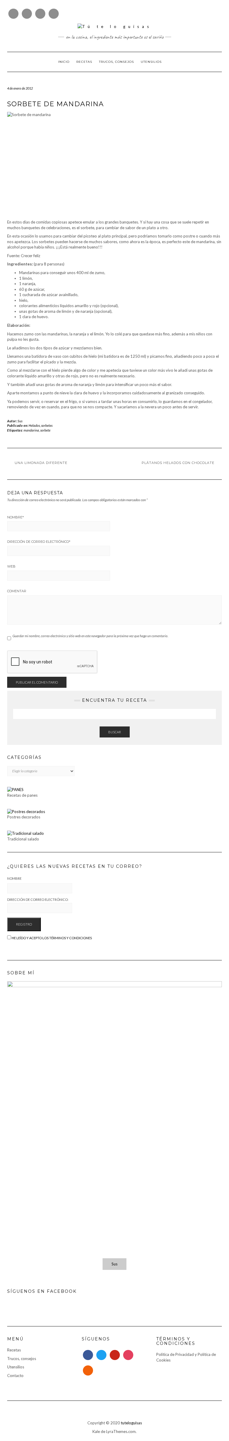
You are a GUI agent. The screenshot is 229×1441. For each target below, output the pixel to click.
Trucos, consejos (116, 62)
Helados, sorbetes (40, 425)
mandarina (31, 430)
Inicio (63, 62)
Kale (96, 1431)
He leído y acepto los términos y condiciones (52, 938)
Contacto (15, 1375)
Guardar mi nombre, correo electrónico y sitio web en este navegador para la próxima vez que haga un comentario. (90, 636)
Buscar (114, 732)
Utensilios (151, 62)
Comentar (16, 591)
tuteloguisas (131, 1422)
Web (11, 566)
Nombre (15, 517)
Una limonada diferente (41, 463)
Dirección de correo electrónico (38, 542)
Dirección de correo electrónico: (38, 899)
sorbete (45, 430)
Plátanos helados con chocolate (178, 463)
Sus (20, 421)
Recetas (84, 62)
